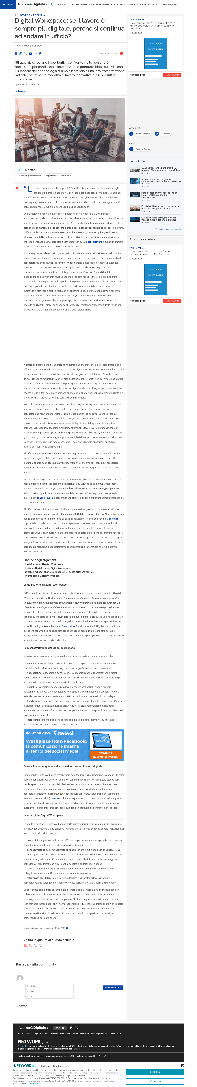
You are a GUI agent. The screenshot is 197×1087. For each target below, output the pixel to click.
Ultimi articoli (61, 4)
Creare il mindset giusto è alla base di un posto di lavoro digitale (59, 571)
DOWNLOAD (172, 75)
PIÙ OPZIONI (155, 1081)
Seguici (58, 1028)
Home (18, 45)
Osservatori (68, 626)
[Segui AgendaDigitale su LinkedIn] (71, 1028)
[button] (8, 4)
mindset (56, 798)
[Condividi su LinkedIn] (21, 54)
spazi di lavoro (94, 241)
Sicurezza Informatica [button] (147, 4)
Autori (28, 1034)
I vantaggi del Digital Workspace (42, 575)
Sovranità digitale (78, 4)
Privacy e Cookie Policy (60, 1034)
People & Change (32, 45)
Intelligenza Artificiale (124, 4)
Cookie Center (115, 1034)
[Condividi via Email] (30, 54)
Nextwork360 (24, 1046)
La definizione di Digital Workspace (44, 564)
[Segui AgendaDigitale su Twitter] (76, 1028)
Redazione (20, 91)
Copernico (112, 518)
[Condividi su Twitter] (26, 54)
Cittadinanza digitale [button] (99, 4)
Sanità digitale (169, 4)
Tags (36, 1034)
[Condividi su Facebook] (16, 54)
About (20, 1034)
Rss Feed (44, 1034)
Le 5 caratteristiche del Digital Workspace (47, 568)
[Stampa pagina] (40, 54)
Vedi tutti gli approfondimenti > (168, 229)
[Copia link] (35, 54)
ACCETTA (155, 1072)
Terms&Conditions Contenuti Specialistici (89, 1034)
